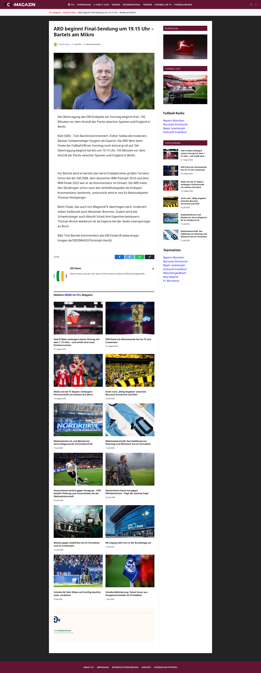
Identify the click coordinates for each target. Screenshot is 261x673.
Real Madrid (170, 277)
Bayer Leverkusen (174, 128)
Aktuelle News (69, 12)
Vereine (147, 4)
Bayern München (173, 120)
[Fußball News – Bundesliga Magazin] (19, 4)
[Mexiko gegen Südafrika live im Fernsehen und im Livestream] (78, 521)
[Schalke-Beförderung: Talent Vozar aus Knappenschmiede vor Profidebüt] (130, 571)
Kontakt (146, 667)
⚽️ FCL (71, 4)
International (131, 4)
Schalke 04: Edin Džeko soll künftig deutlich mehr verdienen (77, 594)
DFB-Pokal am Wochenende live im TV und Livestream (128, 341)
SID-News (65, 44)
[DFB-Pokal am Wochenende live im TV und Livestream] (130, 318)
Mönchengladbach (174, 273)
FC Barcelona (171, 281)
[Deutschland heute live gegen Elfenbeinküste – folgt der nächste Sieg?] (130, 469)
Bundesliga (84, 4)
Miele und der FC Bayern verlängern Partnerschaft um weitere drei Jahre (73, 393)
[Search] (251, 4)
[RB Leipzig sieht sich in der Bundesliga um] (130, 521)
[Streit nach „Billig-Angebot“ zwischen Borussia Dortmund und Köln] (130, 370)
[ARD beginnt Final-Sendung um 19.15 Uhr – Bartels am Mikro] (104, 108)
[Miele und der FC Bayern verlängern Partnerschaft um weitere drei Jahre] (78, 370)
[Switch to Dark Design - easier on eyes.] (255, 4)
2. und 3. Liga (101, 4)
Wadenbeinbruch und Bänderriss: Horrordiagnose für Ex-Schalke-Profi (73, 443)
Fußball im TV (163, 4)
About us (89, 667)
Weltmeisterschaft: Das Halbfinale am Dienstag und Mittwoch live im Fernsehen (128, 443)
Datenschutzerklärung (125, 667)
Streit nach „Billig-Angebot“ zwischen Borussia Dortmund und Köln (125, 393)
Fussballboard (183, 4)
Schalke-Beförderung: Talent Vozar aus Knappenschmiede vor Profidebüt (126, 594)
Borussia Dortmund (175, 124)
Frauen (116, 4)
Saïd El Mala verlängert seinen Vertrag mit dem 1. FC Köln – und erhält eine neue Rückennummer (77, 342)
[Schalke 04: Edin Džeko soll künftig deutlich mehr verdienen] (78, 571)
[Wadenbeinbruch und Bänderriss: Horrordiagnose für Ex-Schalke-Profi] (78, 419)
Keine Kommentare (93, 44)
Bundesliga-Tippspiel (165, 667)
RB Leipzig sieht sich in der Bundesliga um (128, 542)
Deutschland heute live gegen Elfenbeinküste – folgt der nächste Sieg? (127, 492)
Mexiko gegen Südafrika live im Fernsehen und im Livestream (77, 544)
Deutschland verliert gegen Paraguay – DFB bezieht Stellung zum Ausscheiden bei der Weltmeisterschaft (77, 493)
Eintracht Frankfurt (175, 132)
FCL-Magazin (55, 12)
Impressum (103, 667)
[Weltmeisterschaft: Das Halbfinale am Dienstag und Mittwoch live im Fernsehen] (130, 419)
